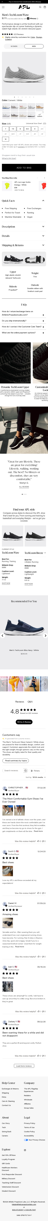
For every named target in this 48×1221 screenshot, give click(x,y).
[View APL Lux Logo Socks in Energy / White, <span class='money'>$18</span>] (7, 186)
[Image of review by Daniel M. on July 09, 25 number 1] (7, 923)
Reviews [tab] (19, 701)
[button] (3, 683)
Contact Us (6, 1105)
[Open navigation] (3, 7)
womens (21, 147)
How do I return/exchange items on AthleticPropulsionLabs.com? (17, 313)
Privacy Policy (29, 1123)
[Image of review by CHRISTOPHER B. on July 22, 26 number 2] (19, 810)
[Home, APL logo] (24, 7)
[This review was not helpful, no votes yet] (43, 841)
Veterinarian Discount (10, 1187)
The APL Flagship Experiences (31, 1090)
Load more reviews (24, 1066)
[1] (22, 494)
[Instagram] (25, 1150)
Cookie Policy (29, 1131)
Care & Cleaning (8, 1101)
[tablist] (24, 96)
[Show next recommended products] (44, 177)
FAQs (4, 1097)
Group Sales (29, 1108)
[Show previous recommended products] (37, 177)
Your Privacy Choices (37, 1140)
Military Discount (8, 1178)
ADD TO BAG (19, 190)
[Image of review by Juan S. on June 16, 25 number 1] (7, 986)
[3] (25, 494)
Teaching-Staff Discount (11, 1183)
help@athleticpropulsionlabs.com (24, 1204)
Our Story (6, 1123)
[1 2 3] (24, 494)
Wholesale (28, 1099)
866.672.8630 (17, 1210)
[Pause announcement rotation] (2, 2)
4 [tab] (26, 97)
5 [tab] (30, 97)
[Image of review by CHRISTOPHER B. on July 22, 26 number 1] (7, 810)
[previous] (40, 2)
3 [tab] (22, 97)
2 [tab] (18, 97)
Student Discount (9, 1191)
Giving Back (6, 1131)
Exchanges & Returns (10, 1089)
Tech (4, 1127)
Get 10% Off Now (9, 1155)
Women (14, 46)
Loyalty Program (8, 1159)
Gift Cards (6, 1163)
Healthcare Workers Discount (9, 1168)
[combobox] (36, 777)
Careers (5, 1136)
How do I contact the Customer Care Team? (21, 326)
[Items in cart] (45, 7)
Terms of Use (29, 1127)
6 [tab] (33, 97)
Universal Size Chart (34, 123)
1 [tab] (14, 97)
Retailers (27, 1095)
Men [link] (34, 46)
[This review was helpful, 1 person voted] (39, 956)
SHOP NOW (6, 583)
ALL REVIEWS (24, 487)
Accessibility (29, 1136)
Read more (38, 831)
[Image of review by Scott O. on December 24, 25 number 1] (7, 871)
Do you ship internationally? (14, 320)
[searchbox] (13, 771)
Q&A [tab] (30, 701)
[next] (46, 2)
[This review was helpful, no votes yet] (38, 841)
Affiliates (27, 1104)
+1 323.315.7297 (30, 1210)
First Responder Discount (12, 1174)
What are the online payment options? (19, 332)
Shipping (5, 1093)
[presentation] (14, 97)
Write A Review (24, 722)
